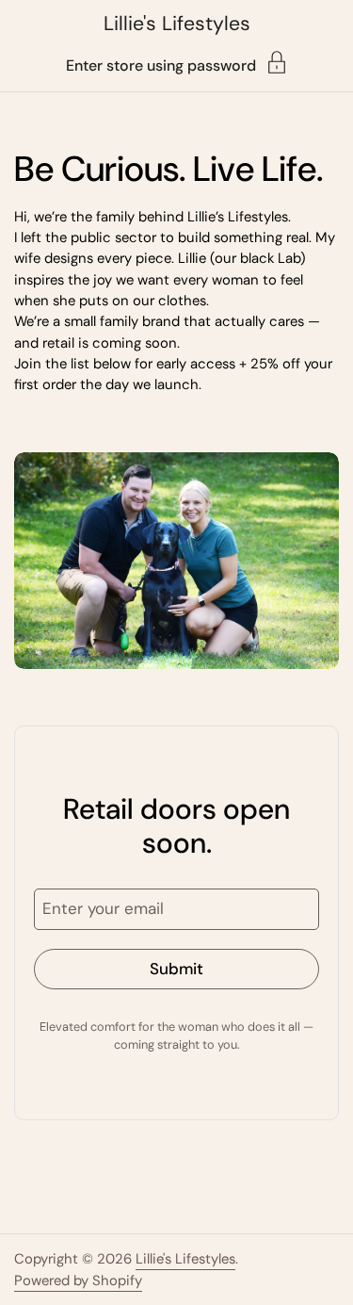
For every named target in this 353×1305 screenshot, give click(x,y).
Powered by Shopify (78, 1280)
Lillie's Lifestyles (177, 23)
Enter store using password (161, 64)
